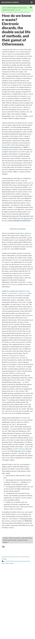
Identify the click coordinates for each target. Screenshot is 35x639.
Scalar (11, 633)
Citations (5, 595)
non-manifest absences (15, 107)
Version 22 (4, 629)
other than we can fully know (22, 220)
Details (23, 593)
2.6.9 (15, 633)
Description (6, 593)
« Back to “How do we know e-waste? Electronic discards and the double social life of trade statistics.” (17, 612)
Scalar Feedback (10, 635)
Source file (13, 595)
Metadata (4, 631)
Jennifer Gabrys (19, 264)
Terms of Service (21, 633)
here (7, 404)
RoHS (29, 373)
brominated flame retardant (10, 149)
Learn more (17, 10)
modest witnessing (19, 479)
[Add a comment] (4, 619)
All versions (26, 629)
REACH (4, 390)
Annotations (15, 593)
